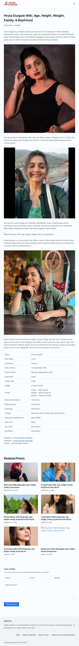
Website (57, 578)
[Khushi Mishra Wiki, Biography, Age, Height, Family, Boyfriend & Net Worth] (21, 504)
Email (32, 578)
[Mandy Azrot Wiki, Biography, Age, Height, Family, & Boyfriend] (58, 536)
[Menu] (74, 4)
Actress (17, 25)
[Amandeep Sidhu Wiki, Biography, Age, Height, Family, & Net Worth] (21, 536)
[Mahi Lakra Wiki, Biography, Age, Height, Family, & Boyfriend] (21, 472)
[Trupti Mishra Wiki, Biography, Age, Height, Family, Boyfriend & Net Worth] (58, 504)
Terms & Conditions (29, 635)
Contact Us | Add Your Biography (63, 635)
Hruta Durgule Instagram (23, 441)
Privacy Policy (43, 635)
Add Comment (11, 585)
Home (18, 635)
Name (8, 578)
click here (31, 628)
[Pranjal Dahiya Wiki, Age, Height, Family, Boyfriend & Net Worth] (58, 472)
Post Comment (11, 604)
